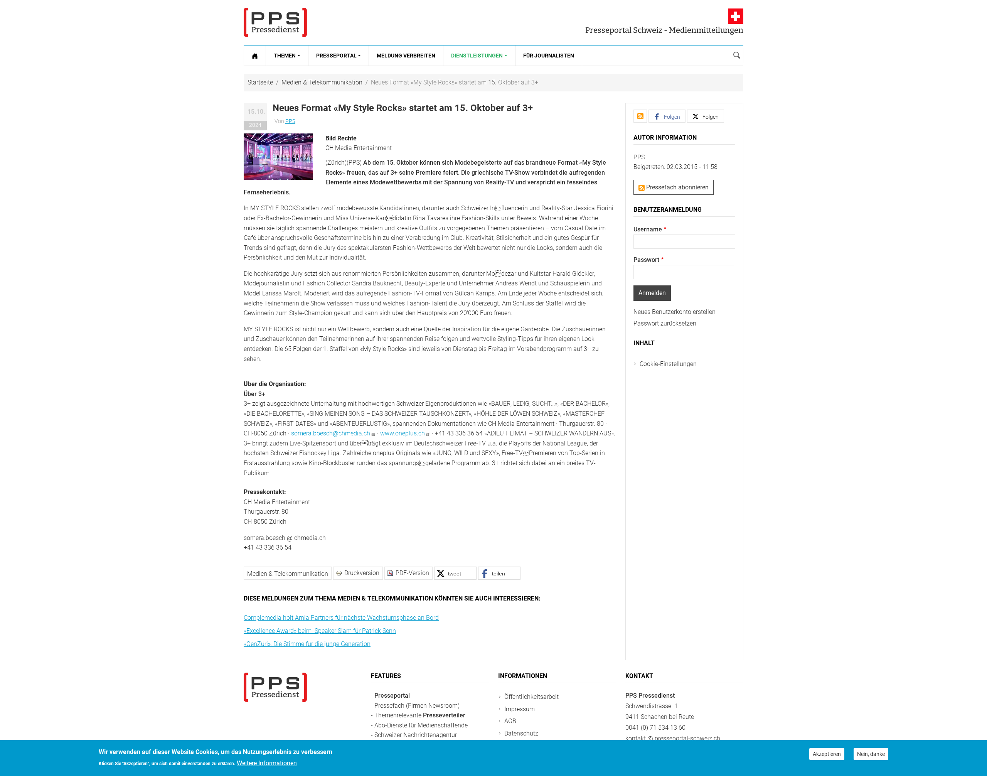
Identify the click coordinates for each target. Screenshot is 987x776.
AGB (510, 721)
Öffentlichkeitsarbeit (531, 696)
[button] (278, 156)
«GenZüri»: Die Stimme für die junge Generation (307, 644)
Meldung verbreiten (406, 55)
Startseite (260, 82)
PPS (290, 121)
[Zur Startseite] (255, 56)
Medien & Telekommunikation (321, 82)
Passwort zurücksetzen (664, 323)
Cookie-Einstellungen (668, 364)
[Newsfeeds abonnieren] (640, 116)
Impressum (519, 709)
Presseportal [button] (336, 55)
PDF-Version (412, 573)
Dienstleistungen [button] (477, 55)
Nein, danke (871, 754)
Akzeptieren (827, 754)
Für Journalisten (548, 55)
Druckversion (361, 573)
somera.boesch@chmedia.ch (330, 433)
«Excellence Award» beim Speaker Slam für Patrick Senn (320, 630)
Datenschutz (521, 733)
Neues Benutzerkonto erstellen (674, 311)
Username (647, 229)
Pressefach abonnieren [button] (677, 187)
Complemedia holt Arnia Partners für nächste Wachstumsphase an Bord (341, 617)
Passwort (646, 259)
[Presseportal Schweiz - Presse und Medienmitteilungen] (275, 22)
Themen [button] (285, 55)
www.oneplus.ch (402, 433)
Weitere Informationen (267, 763)
